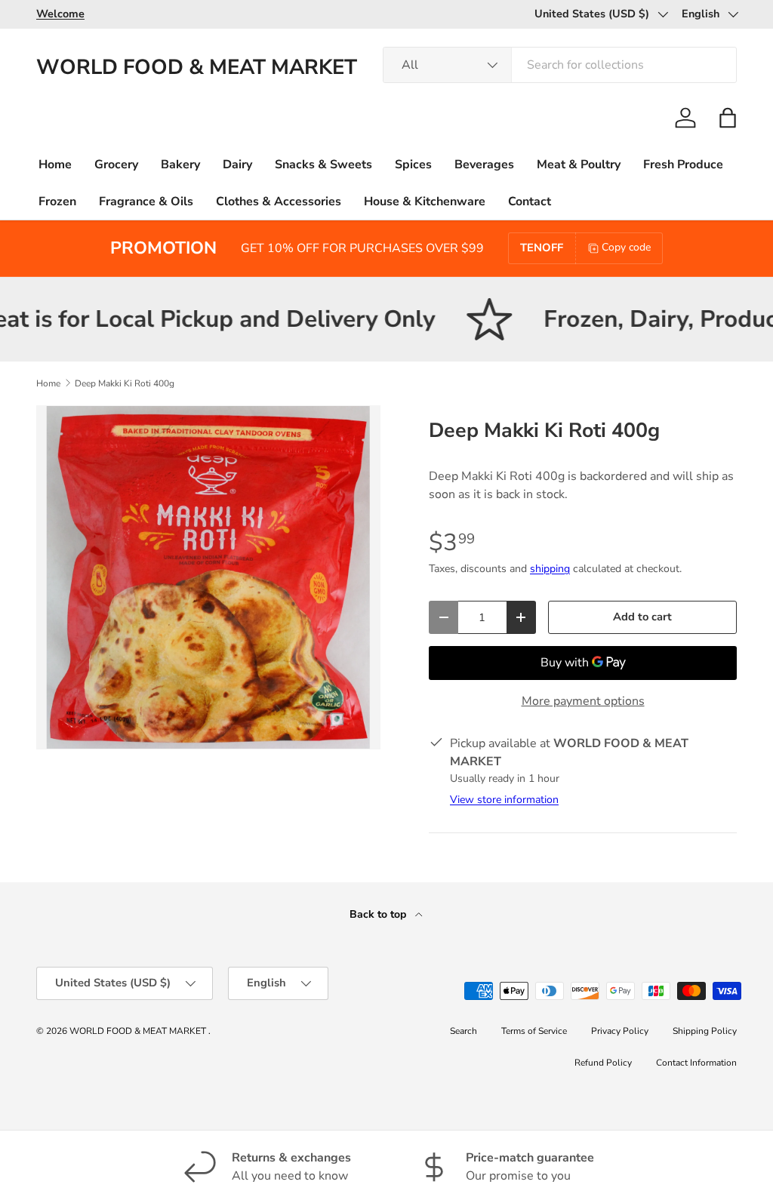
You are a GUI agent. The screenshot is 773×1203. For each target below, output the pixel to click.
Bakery (180, 164)
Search (463, 1031)
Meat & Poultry (579, 164)
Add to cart (642, 616)
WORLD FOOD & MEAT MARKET (138, 1031)
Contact (529, 201)
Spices (413, 164)
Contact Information (696, 1063)
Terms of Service (534, 1031)
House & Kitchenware (424, 201)
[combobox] (559, 65)
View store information (504, 799)
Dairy (237, 164)
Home (55, 164)
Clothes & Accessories (278, 201)
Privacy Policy (619, 1031)
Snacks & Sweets (323, 164)
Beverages (484, 164)
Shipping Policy (705, 1031)
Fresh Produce (683, 164)
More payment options (583, 701)
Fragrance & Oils (146, 201)
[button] (727, 117)
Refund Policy (603, 1063)
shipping (550, 569)
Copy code (626, 247)
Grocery (116, 164)
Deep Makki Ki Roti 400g (124, 383)
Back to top (379, 914)
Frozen (57, 201)
